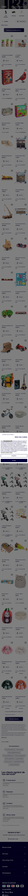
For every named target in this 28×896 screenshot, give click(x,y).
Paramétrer (14, 455)
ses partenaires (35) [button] (8, 440)
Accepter (14, 460)
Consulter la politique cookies (6, 452)
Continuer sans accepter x (8, 434)
